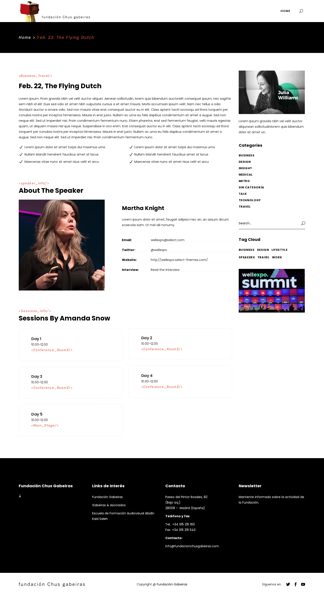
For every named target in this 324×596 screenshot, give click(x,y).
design (263, 250)
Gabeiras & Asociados (109, 505)
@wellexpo (159, 250)
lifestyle (280, 250)
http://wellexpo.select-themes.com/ (179, 260)
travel (263, 257)
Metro (244, 181)
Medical (246, 174)
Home (25, 37)
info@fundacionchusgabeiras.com (192, 546)
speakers (247, 257)
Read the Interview (165, 270)
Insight (245, 168)
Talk (243, 194)
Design (245, 162)
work (277, 257)
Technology (250, 200)
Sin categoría (251, 187)
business (247, 250)
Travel (245, 206)
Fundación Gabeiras (107, 497)
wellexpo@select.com (167, 240)
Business (247, 155)
